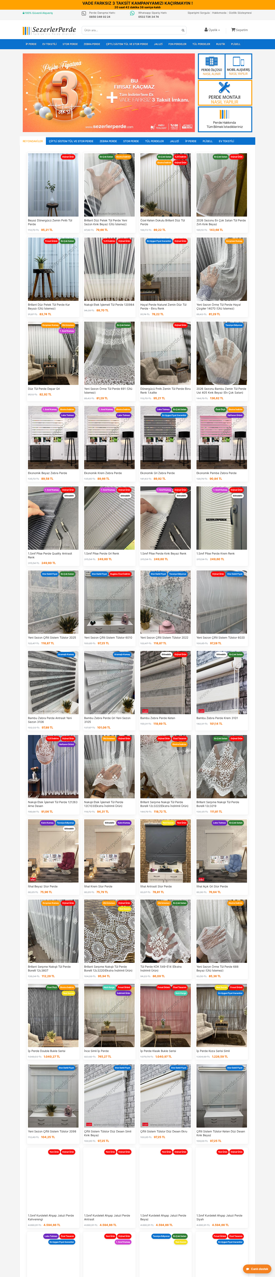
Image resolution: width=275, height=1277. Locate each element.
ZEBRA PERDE (92, 44)
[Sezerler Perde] (49, 31)
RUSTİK (220, 44)
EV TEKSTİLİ (49, 44)
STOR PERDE (70, 44)
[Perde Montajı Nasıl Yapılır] (225, 93)
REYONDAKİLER (33, 141)
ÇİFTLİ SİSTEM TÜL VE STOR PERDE (127, 44)
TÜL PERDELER (201, 44)
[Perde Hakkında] (225, 119)
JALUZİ (158, 44)
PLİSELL (236, 44)
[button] (239, 30)
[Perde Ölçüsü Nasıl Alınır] (225, 66)
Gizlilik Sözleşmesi (240, 12)
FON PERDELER (177, 44)
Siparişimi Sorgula (199, 12)
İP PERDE (31, 44)
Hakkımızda (219, 12)
